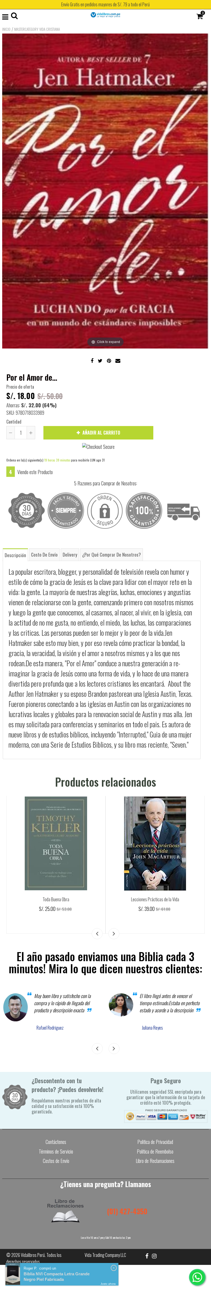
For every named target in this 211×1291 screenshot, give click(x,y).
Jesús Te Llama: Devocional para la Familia (56, 899)
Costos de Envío (56, 1160)
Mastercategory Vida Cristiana (37, 29)
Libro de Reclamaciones (155, 1160)
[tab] (15, 554)
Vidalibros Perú (33, 1255)
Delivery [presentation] (70, 554)
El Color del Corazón (155, 899)
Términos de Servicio (56, 1151)
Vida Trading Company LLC (105, 1255)
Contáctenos (56, 1141)
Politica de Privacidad (155, 1141)
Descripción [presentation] (15, 555)
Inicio (6, 29)
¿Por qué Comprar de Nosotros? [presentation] (111, 554)
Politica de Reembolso (155, 1151)
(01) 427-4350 (127, 1211)
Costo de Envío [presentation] (44, 554)
